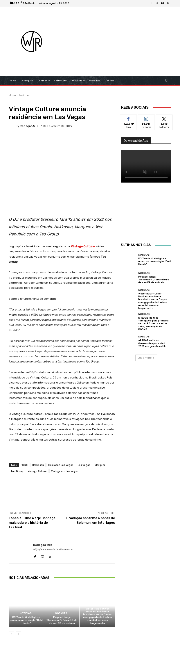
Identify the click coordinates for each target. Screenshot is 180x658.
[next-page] (18, 634)
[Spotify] (162, 3)
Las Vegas (84, 464)
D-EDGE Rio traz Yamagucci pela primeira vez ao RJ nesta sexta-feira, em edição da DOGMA (153, 323)
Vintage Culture (37, 471)
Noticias (24, 95)
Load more (145, 358)
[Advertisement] (119, 41)
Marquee (100, 464)
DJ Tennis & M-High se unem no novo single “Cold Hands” (26, 620)
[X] (167, 3)
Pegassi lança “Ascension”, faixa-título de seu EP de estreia (62, 620)
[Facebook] (152, 3)
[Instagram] (157, 3)
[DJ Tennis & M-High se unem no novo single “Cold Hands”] (26, 606)
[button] (166, 81)
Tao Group (17, 471)
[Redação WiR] (12, 126)
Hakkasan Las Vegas (60, 464)
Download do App (136, 140)
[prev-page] (11, 634)
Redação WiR (29, 126)
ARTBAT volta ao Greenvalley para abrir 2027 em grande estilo (152, 343)
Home (12, 95)
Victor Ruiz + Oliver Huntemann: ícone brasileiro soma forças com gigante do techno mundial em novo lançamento (97, 616)
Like (128, 118)
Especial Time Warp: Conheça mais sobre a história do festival (32, 522)
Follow (146, 118)
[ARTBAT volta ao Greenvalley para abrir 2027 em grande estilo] (128, 341)
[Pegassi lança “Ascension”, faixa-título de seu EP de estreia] (61, 606)
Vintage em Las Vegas (64, 471)
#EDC (25, 464)
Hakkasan (38, 464)
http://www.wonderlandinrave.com (53, 549)
